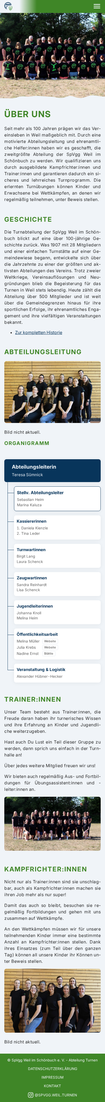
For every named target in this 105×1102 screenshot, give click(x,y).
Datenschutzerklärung (52, 1069)
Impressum (52, 1077)
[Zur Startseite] (8, 6)
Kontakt (52, 1086)
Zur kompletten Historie (38, 332)
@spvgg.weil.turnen (56, 1095)
